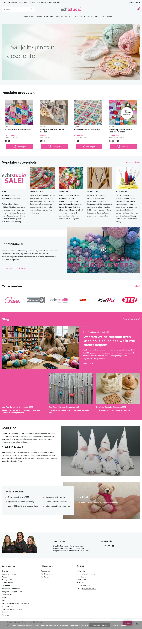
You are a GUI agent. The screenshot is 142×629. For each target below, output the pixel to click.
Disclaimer (5, 577)
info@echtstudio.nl (89, 589)
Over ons (5, 571)
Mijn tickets (45, 577)
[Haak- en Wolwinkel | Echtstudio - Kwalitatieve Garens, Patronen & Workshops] (71, 9)
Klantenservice (134, 2)
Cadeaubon (111, 16)
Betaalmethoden (8, 583)
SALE (96, 16)
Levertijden (6, 586)
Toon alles (134, 286)
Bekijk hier (9, 268)
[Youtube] (113, 546)
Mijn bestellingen (47, 574)
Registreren (45, 571)
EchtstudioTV (29, 268)
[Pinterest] (109, 546)
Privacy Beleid (7, 580)
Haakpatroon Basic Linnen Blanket (52, 131)
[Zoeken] (31, 9)
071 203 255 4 (85, 586)
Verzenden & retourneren (11, 589)
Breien (4, 600)
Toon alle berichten (131, 319)
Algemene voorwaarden (10, 574)
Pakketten (68, 16)
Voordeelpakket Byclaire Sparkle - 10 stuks (120, 131)
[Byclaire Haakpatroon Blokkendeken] (19, 112)
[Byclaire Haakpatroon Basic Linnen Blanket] (54, 112)
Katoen (4, 612)
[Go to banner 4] (71, 52)
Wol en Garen (29, 16)
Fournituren (88, 16)
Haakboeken (49, 16)
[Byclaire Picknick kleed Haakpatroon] (88, 112)
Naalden (39, 16)
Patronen (59, 16)
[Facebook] (101, 546)
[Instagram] (105, 546)
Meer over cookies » (120, 625)
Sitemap (5, 597)
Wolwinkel (5, 615)
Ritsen (103, 16)
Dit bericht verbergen (100, 625)
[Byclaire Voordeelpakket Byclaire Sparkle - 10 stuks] (123, 112)
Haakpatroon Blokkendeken (18, 130)
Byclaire (7, 127)
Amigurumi (78, 16)
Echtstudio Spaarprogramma (12, 609)
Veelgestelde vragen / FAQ (12, 592)
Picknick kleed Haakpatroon (87, 130)
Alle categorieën (132, 162)
